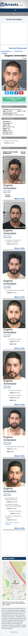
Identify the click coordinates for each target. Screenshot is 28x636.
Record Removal (18, 48)
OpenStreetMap (18, 599)
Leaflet (12, 599)
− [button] (4, 566)
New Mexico (6, 51)
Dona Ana (7, 191)
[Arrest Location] (14, 580)
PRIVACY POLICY (14, 631)
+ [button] (4, 563)
